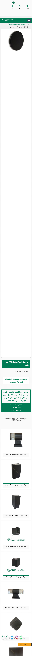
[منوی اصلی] (29, 20)
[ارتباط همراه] (2, 648)
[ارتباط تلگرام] (11, 648)
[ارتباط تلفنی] (7, 648)
